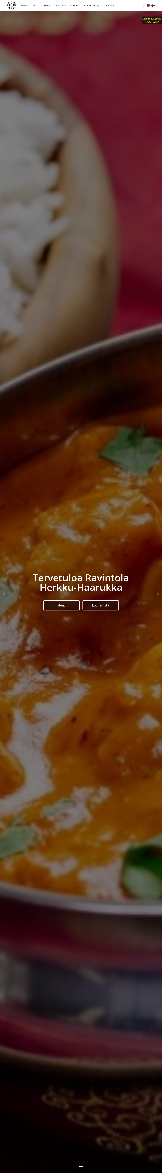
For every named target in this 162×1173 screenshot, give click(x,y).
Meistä (36, 5)
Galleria (74, 5)
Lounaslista (60, 5)
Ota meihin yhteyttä (92, 5)
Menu (47, 5)
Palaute (110, 5)
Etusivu (24, 5)
